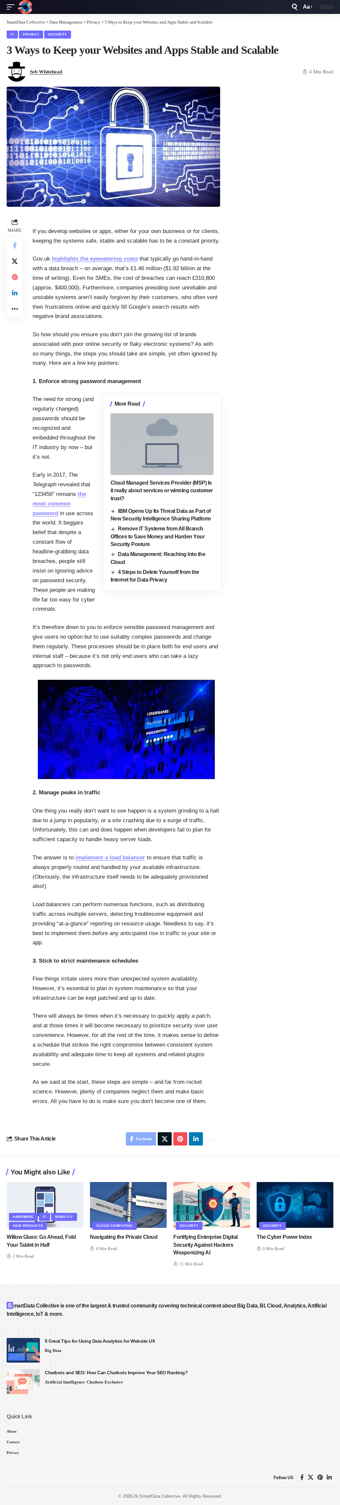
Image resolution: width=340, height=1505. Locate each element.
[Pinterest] (320, 1477)
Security (57, 34)
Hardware (23, 1217)
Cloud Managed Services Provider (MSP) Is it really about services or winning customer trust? (162, 490)
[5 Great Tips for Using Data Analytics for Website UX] (23, 1350)
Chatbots (95, 1382)
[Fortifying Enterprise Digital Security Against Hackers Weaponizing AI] (211, 1205)
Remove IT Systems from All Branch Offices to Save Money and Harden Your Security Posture (158, 536)
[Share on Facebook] (15, 245)
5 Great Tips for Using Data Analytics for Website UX (100, 1341)
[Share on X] (15, 261)
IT (12, 34)
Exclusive (114, 1382)
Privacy (31, 34)
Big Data (53, 1350)
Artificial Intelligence (65, 1382)
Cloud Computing (114, 1226)
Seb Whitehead (46, 71)
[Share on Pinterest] (15, 277)
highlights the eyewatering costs (95, 259)
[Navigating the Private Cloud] (128, 1205)
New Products (28, 1226)
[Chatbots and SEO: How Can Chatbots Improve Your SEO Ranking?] (23, 1381)
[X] (310, 1477)
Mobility (64, 1217)
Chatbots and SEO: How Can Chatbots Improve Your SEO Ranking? (116, 1372)
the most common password (59, 503)
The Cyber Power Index (284, 1237)
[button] (12, 7)
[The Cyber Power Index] (295, 1205)
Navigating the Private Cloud (123, 1237)
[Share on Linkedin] (15, 293)
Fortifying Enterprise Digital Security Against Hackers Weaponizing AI (205, 1244)
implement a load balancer (110, 857)
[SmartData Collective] (25, 7)
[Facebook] (301, 1477)
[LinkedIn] (329, 1477)
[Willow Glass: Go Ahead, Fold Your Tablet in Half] (45, 1205)
